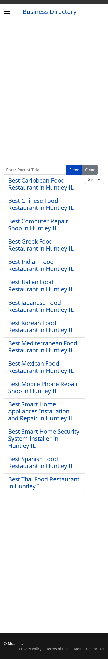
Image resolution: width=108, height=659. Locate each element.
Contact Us (95, 648)
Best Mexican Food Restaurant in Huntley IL (41, 367)
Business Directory (49, 12)
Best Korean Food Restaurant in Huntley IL (41, 326)
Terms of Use (57, 648)
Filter (74, 170)
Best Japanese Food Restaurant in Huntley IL (41, 306)
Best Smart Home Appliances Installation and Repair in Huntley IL (40, 411)
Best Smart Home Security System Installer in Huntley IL (43, 438)
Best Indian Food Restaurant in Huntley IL (41, 265)
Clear (90, 170)
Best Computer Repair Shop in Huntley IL (38, 224)
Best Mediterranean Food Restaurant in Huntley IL (42, 346)
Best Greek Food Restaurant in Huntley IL (41, 244)
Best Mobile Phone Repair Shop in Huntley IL (43, 387)
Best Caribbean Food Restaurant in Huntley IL (41, 183)
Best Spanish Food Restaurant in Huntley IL (41, 462)
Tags (77, 648)
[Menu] (7, 11)
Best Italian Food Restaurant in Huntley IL (41, 285)
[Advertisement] (54, 103)
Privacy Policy (30, 648)
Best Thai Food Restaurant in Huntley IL (43, 482)
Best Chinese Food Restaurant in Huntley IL (41, 204)
